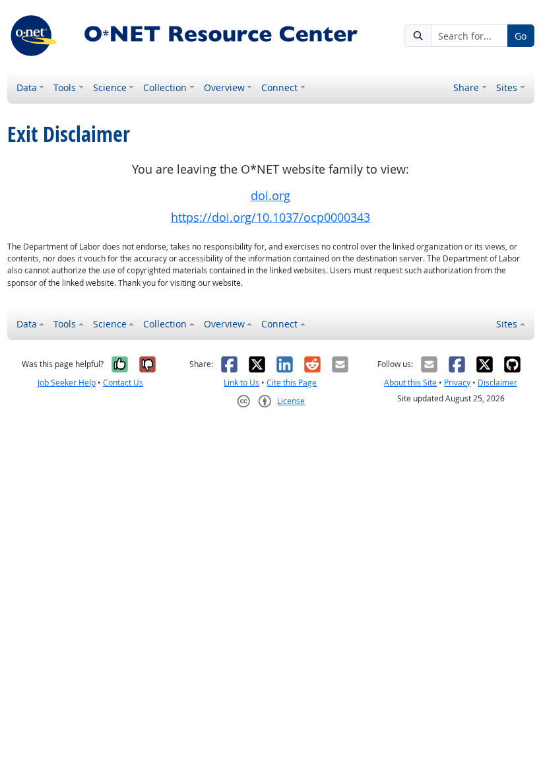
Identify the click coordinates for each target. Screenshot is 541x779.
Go (520, 36)
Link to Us (241, 382)
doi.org (270, 195)
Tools (64, 87)
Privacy (457, 382)
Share (466, 87)
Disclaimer (497, 382)
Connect (279, 87)
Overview (224, 87)
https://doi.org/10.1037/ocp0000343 (270, 217)
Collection (165, 87)
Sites (506, 87)
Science (110, 87)
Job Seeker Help (67, 382)
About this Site (410, 382)
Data (26, 87)
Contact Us (123, 382)
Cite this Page (292, 382)
